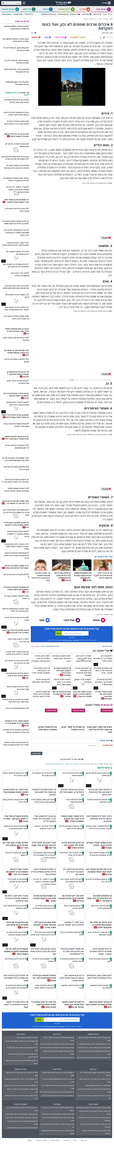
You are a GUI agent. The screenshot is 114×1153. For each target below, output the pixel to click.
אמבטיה (100, 764)
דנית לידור (105, 33)
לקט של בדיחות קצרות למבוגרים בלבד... (27, 1038)
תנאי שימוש (76, 640)
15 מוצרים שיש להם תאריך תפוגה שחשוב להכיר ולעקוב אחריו (57, 1058)
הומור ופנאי (85, 14)
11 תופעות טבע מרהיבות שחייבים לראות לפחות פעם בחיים (57, 1096)
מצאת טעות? (35, 646)
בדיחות (46, 9)
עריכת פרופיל (29, 14)
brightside (99, 614)
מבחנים (105, 705)
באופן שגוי (95, 49)
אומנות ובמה (62, 14)
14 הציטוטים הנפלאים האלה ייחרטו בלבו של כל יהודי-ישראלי (21, 1086)
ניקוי (96, 764)
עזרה (74, 1140)
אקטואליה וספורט (20, 1104)
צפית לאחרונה (17, 14)
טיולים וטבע (74, 14)
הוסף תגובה (37, 753)
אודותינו (66, 1140)
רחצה (62, 764)
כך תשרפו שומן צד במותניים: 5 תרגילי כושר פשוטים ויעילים (21, 1114)
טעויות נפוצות (50, 764)
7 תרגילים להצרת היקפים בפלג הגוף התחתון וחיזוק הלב (22, 1128)
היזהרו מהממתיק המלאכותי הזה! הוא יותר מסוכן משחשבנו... (94, 1044)
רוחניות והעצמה (8, 9)
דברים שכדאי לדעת (90, 19)
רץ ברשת (96, 14)
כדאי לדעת (27, 9)
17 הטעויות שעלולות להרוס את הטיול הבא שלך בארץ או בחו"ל (57, 1092)
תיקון (92, 764)
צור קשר (83, 1140)
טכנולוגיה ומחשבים (47, 14)
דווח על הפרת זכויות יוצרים (50, 646)
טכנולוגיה (57, 1104)
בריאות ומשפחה (64, 9)
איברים (85, 764)
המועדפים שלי (6, 14)
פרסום (30, 1140)
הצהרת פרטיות (41, 1140)
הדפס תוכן (106, 646)
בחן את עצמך (101, 9)
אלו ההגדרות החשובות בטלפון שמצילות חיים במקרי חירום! (58, 1114)
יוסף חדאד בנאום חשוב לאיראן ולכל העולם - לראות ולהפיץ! (21, 1118)
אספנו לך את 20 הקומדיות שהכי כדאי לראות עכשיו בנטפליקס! (93, 1108)
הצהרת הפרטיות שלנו (66, 640)
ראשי (111, 19)
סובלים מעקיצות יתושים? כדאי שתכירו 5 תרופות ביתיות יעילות (57, 1048)
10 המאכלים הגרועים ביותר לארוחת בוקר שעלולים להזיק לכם (94, 1058)
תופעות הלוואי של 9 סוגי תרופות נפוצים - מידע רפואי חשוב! (94, 1048)
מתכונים (83, 9)
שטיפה (67, 764)
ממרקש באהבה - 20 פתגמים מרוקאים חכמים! (98, 1086)
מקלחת (57, 764)
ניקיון (89, 764)
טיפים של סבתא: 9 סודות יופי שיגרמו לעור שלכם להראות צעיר (57, 1044)
